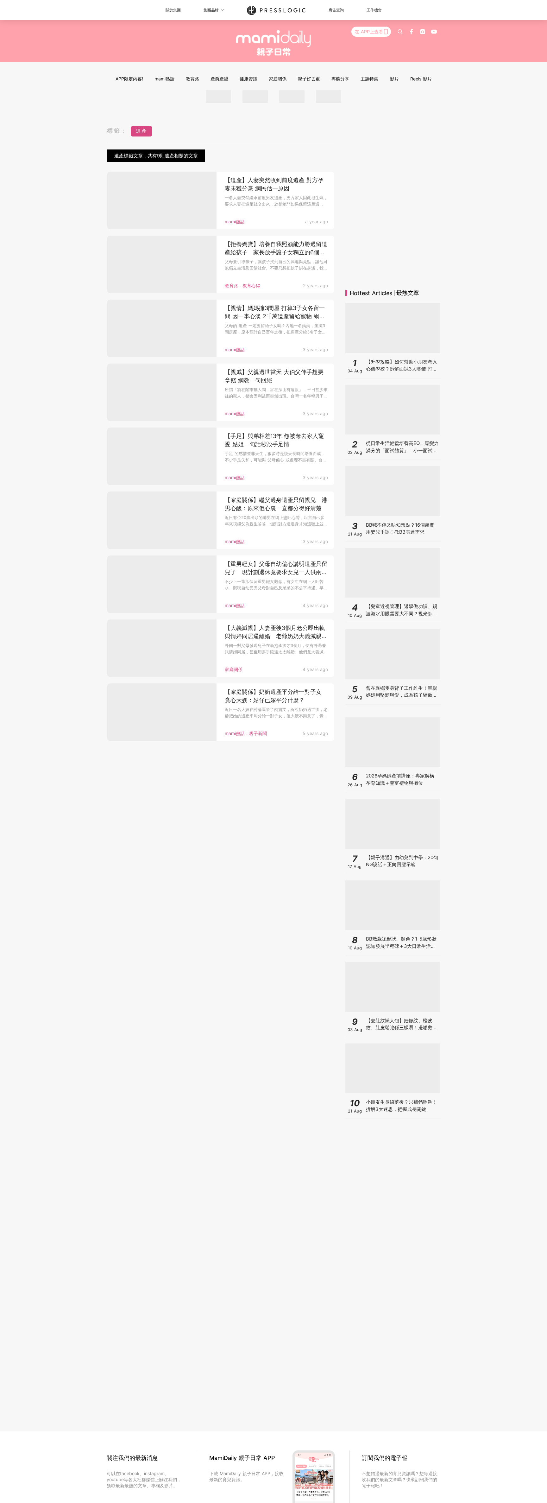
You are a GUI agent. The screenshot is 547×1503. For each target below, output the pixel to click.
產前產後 (219, 78)
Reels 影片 (421, 78)
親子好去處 (309, 78)
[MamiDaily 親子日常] (273, 43)
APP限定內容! (129, 78)
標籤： (117, 130)
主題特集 (369, 78)
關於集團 (173, 10)
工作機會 (374, 10)
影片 (394, 78)
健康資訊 (248, 78)
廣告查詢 (336, 10)
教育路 (192, 78)
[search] (400, 32)
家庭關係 (277, 78)
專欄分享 (340, 78)
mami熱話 (164, 78)
